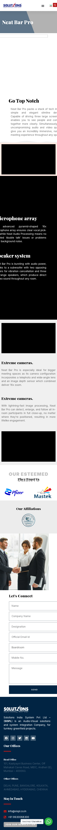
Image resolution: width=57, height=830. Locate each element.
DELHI (7, 785)
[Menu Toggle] (43, 5)
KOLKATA (42, 785)
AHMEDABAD (11, 789)
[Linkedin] (26, 738)
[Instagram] (13, 738)
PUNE (15, 785)
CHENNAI (42, 789)
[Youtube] (33, 738)
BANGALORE (27, 785)
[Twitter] (19, 738)
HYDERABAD (27, 789)
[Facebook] (6, 738)
